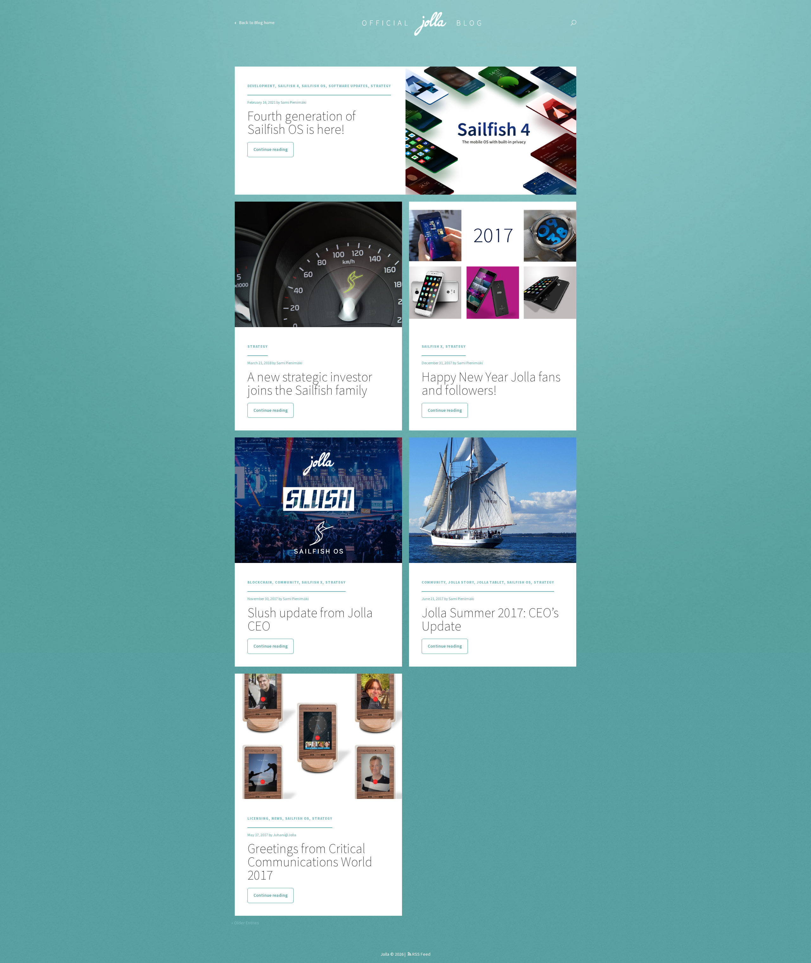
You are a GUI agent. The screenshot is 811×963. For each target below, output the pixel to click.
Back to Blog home (256, 22)
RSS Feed (421, 954)
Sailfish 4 (288, 86)
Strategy (381, 86)
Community (287, 582)
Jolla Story (461, 582)
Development (261, 86)
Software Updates (348, 86)
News (276, 818)
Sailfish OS (314, 86)
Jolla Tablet (490, 582)
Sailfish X (432, 346)
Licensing (258, 818)
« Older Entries (245, 923)
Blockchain (259, 582)
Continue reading (270, 149)
